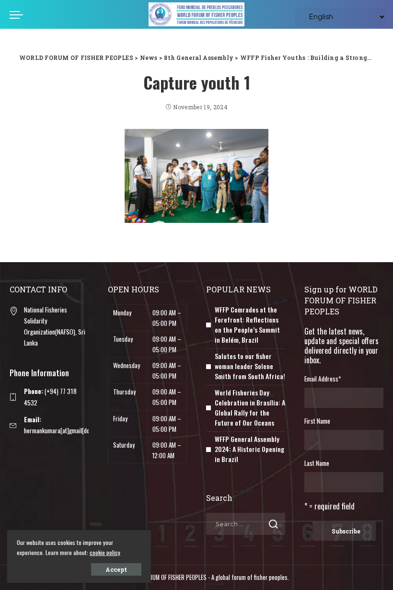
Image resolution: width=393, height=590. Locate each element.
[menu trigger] (19, 14)
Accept (116, 569)
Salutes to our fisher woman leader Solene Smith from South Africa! (250, 366)
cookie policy (105, 552)
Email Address (322, 378)
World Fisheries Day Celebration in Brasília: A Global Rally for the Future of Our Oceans (250, 407)
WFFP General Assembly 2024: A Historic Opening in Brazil (249, 449)
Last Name (316, 463)
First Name (317, 421)
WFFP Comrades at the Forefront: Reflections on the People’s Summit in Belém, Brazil (247, 324)
